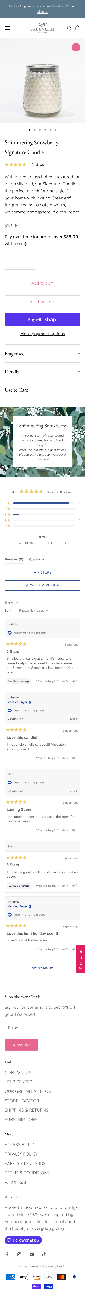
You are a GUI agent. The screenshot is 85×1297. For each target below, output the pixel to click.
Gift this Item (42, 301)
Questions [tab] (37, 560)
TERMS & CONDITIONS (27, 1172)
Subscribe (21, 1044)
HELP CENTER (18, 1082)
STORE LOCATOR (22, 1100)
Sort (9, 610)
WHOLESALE (17, 1182)
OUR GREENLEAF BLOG (28, 1091)
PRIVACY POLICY (21, 1154)
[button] (24, 164)
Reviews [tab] (14, 560)
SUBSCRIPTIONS (21, 1119)
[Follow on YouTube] (31, 1254)
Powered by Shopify (55, 1266)
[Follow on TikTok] (44, 1254)
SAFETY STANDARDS (25, 1163)
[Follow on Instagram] (19, 1254)
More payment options (42, 333)
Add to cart (42, 282)
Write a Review (52, 587)
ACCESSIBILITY (19, 1144)
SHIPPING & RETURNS (26, 1110)
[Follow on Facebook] (7, 1254)
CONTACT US (18, 1072)
